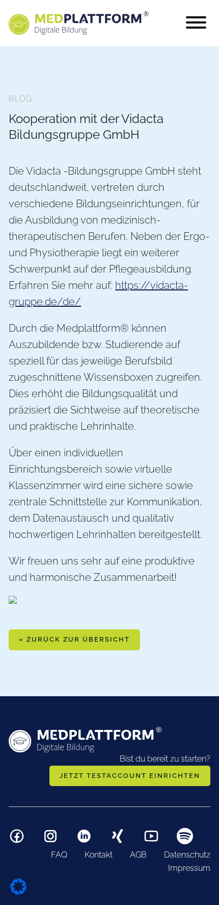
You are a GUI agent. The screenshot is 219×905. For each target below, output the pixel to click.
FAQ (59, 855)
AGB (138, 855)
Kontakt (99, 855)
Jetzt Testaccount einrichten (130, 775)
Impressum (189, 868)
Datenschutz (187, 855)
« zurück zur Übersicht (74, 639)
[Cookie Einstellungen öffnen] (18, 885)
